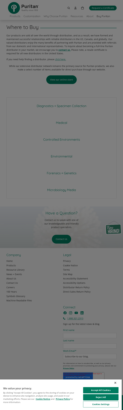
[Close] (115, 383)
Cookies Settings (101, 404)
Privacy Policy (63, 399)
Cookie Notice (43, 399)
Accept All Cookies (100, 390)
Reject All (101, 397)
